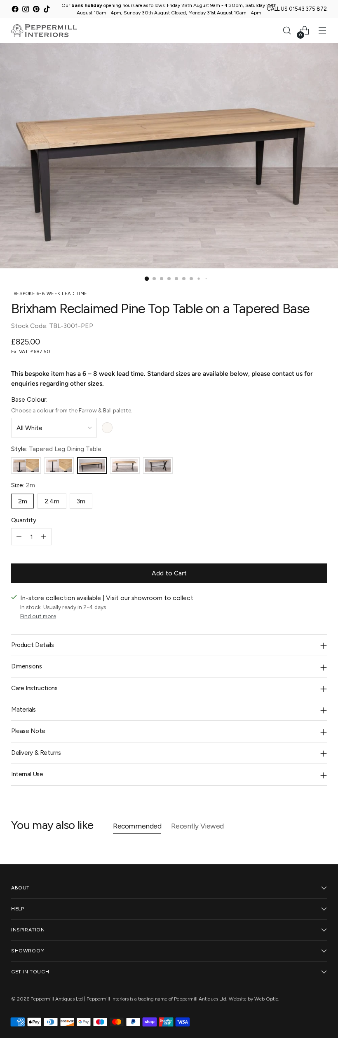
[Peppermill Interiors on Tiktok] (47, 10)
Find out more (38, 616)
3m (81, 501)
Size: (23, 485)
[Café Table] (26, 465)
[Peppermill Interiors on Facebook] (15, 10)
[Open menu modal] (322, 30)
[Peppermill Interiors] (44, 30)
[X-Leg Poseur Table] (158, 465)
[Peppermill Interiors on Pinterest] (36, 10)
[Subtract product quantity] (19, 536)
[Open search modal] (287, 30)
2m (22, 501)
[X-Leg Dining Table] (125, 465)
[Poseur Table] (59, 465)
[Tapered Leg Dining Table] (92, 465)
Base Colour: (29, 399)
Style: (56, 449)
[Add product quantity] (43, 536)
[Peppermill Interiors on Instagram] (26, 10)
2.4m (52, 501)
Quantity (23, 520)
